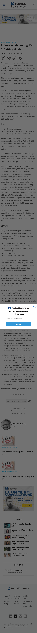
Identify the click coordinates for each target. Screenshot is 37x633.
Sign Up (18, 324)
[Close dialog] (35, 306)
